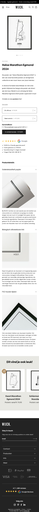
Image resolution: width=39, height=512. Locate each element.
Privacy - (24, 509)
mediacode (26, 511)
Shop (7, 7)
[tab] (18, 55)
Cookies (29, 509)
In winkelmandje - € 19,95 (14, 132)
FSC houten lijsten (9, 292)
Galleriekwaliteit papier (11, 169)
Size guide (5, 104)
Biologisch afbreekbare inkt (13, 229)
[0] (36, 7)
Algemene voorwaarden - (14, 509)
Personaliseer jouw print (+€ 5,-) (16, 127)
